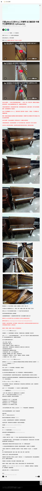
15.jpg (8, 474)
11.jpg (13, 474)
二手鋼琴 (13, 32)
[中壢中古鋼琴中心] (7, 1)
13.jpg (3, 474)
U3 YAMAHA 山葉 (5, 32)
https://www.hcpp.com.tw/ (16, 429)
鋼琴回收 (4, 330)
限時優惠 (4, 26)
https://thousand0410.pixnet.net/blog (18, 390)
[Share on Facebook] (8, 30)
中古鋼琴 (9, 35)
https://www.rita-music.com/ (20, 432)
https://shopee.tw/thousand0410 (10, 427)
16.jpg (11, 474)
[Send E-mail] (3, 30)
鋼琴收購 (8, 330)
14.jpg (6, 474)
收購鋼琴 (12, 359)
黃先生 (9, 26)
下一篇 (36, 476)
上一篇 (5, 476)
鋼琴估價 (13, 363)
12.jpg (15, 474)
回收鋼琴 (8, 359)
